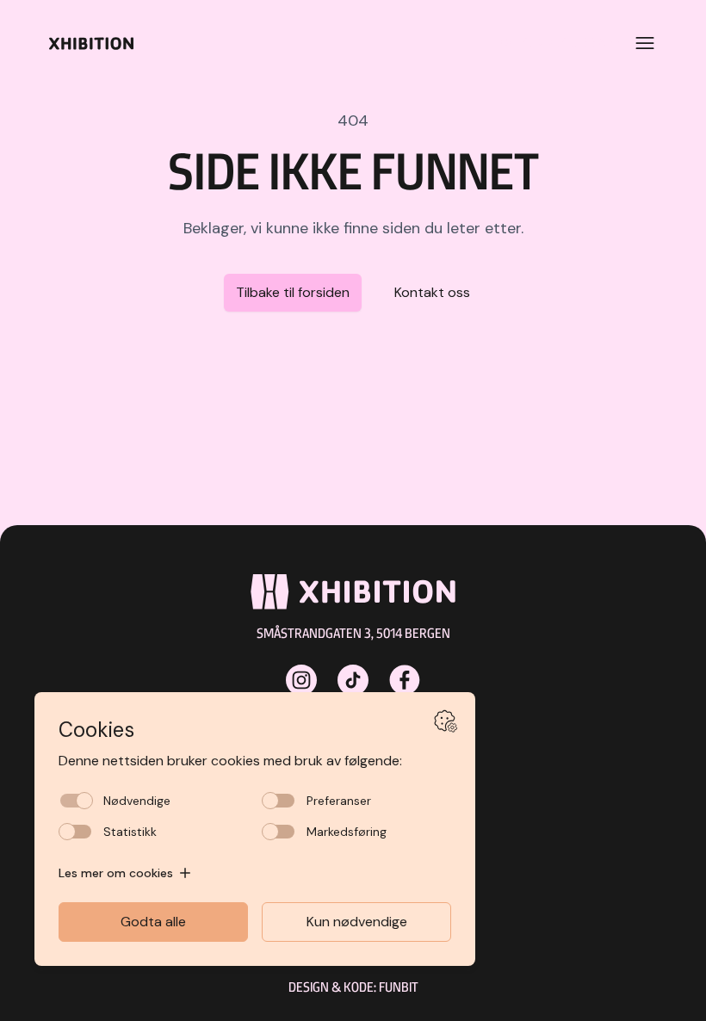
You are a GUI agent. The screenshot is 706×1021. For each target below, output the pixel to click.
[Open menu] (645, 43)
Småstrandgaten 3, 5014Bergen (353, 633)
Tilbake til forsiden (293, 292)
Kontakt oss (432, 292)
